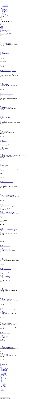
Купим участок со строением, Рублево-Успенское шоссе (5, 107)
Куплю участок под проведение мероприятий (4, 205)
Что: (0, 15)
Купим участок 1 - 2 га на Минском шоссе (4, 84)
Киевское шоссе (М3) (3, 381)
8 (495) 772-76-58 (1, 14)
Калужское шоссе (3, 380)
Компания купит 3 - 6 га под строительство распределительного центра (7, 212)
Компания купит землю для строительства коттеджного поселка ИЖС (6, 74)
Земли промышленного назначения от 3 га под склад (5, 249)
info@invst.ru (10, 398)
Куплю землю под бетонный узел (3, 215)
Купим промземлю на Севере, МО (3, 289)
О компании (2, 0)
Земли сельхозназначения (4, 9)
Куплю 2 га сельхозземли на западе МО (4, 354)
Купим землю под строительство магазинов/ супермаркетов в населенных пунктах (8, 326)
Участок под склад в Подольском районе (4, 336)
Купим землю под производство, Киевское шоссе (4, 53)
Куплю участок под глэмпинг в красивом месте (4, 165)
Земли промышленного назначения (5, 4)
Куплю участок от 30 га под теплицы (3, 364)
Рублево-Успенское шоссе (3, 386)
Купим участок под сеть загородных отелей (4, 148)
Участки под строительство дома (5, 10)
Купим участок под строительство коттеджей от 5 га (5, 56)
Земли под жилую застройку (5, 5)
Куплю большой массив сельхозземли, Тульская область (5, 208)
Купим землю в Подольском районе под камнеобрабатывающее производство (7, 232)
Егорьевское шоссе (3, 379)
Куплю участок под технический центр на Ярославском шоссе (6, 350)
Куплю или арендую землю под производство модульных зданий (6, 43)
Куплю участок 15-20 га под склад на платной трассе (5, 333)
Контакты (2, 1)
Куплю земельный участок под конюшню (4, 259)
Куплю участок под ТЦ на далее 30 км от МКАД (4, 121)
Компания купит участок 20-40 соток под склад (4, 340)
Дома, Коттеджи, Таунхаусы (5, 11)
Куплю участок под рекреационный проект (4, 131)
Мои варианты (1, 2)
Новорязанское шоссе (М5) (3, 384)
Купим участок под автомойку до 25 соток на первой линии (5, 323)
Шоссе (0, 376)
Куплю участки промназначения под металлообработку (5, 97)
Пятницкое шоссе (3, 385)
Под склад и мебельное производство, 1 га (4, 279)
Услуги (2, 389)
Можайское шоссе (3, 383)
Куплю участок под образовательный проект (4, 141)
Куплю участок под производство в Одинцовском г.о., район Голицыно (7, 195)
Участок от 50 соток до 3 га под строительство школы (5, 276)
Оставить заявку (3, 12)
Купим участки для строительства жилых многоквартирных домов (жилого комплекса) (8, 71)
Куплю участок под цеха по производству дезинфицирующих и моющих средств (7, 309)
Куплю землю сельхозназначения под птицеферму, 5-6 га (5, 117)
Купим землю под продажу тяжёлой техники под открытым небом (6, 347)
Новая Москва (2, 16)
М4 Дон (2, 382)
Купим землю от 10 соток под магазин (3, 312)
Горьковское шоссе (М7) (3, 378)
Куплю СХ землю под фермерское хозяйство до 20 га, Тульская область (6, 33)
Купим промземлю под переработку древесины (4, 302)
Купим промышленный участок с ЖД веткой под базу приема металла (6, 182)
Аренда (2, 8)
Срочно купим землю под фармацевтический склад (5, 272)
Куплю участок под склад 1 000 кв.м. (3, 185)
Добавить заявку (1, 26)
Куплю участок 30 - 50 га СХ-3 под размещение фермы (5, 30)
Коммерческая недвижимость (5, 6)
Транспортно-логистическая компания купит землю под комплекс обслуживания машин (8, 229)
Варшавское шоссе (3, 377)
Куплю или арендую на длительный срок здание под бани (5, 269)
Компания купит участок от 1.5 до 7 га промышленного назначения (6, 94)
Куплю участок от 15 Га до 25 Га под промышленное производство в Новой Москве (8, 299)
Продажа (1, 367)
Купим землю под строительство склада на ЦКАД (5, 246)
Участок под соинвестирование (3, 168)
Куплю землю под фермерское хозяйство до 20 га (4, 144)
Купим (1, 27)
